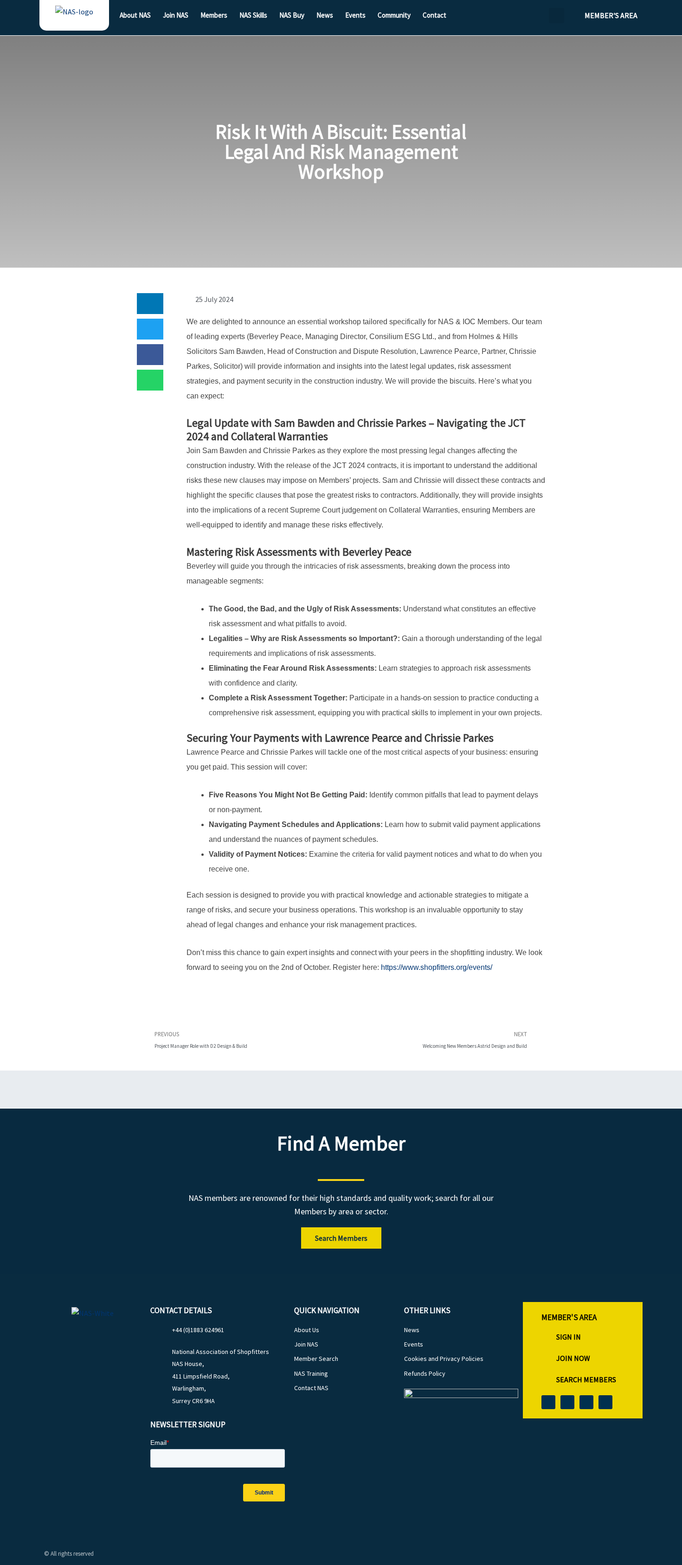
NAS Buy (291, 15)
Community (394, 15)
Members (213, 15)
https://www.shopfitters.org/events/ (437, 967)
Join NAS (175, 15)
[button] (556, 15)
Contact (434, 15)
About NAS (135, 15)
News (324, 15)
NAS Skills (253, 15)
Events (355, 15)
